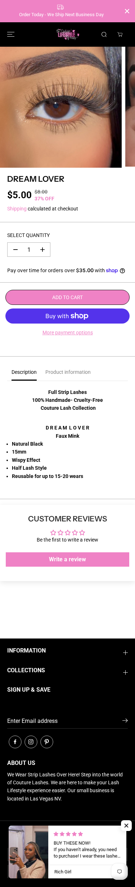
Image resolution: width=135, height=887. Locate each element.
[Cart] (120, 34)
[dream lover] (61, 107)
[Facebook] (15, 742)
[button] (9, 34)
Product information (68, 372)
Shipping (17, 209)
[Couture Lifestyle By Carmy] (67, 34)
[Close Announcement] (127, 11)
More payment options (67, 332)
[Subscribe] (125, 722)
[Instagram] (31, 742)
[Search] (104, 34)
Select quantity (28, 235)
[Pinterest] (47, 742)
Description (24, 372)
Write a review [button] (67, 559)
